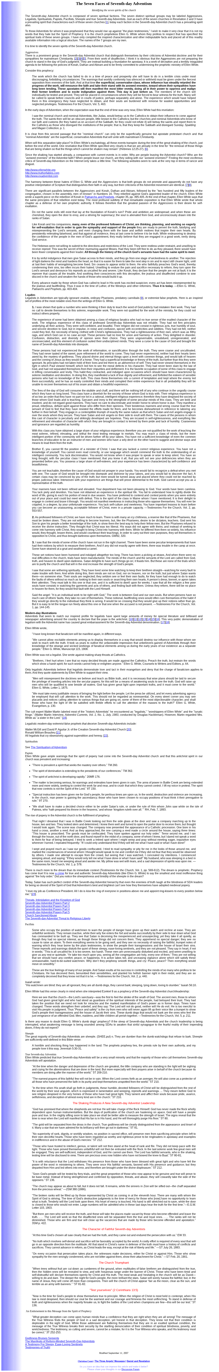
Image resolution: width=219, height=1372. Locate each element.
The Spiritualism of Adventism (49, 747)
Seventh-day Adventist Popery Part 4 (47, 909)
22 (105, 735)
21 (58, 732)
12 (139, 619)
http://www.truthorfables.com (42, 173)
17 (162, 622)
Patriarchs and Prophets (99, 196)
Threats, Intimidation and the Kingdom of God (52, 900)
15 (153, 619)
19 (64, 717)
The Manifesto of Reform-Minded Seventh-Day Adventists (60, 1341)
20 (128, 729)
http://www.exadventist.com (41, 176)
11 (135, 619)
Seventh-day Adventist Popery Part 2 (47, 903)
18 (167, 622)
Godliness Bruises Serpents (42, 1338)
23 (33, 894)
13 (144, 619)
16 (157, 619)
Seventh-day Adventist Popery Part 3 (47, 906)
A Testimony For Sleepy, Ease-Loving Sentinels (54, 1344)
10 (131, 619)
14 (148, 619)
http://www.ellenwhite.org (40, 169)
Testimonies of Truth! (37, 1347)
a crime (59, 873)
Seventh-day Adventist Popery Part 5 (47, 912)
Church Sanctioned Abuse (41, 915)
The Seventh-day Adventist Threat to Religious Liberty (58, 918)
